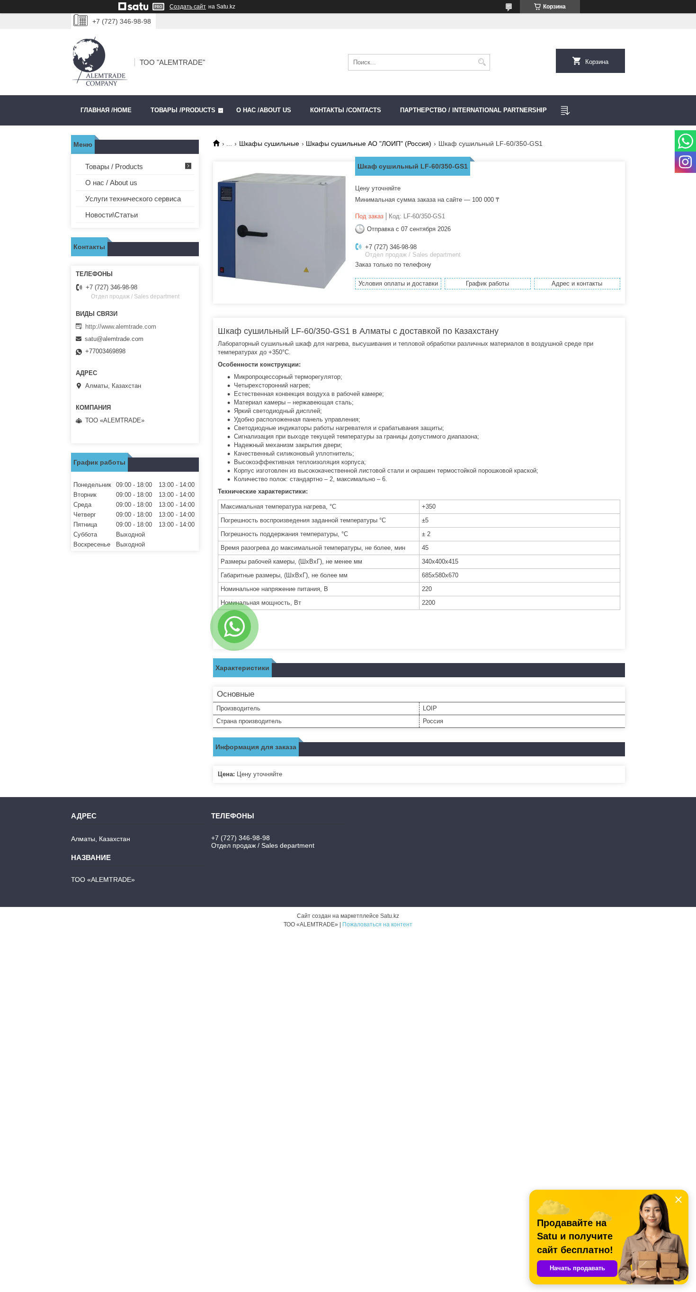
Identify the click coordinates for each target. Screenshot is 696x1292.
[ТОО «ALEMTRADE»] (99, 62)
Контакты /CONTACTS (345, 110)
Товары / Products (114, 166)
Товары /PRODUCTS (183, 110)
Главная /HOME (106, 110)
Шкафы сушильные (269, 143)
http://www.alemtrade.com (120, 326)
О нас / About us (111, 183)
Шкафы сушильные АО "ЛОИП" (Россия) (368, 143)
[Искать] (481, 62)
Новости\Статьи (111, 215)
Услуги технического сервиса (133, 199)
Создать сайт (188, 6)
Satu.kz (389, 916)
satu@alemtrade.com (114, 338)
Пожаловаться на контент (377, 924)
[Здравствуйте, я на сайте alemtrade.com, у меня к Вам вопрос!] (234, 626)
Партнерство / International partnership (473, 110)
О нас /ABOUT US (263, 110)
